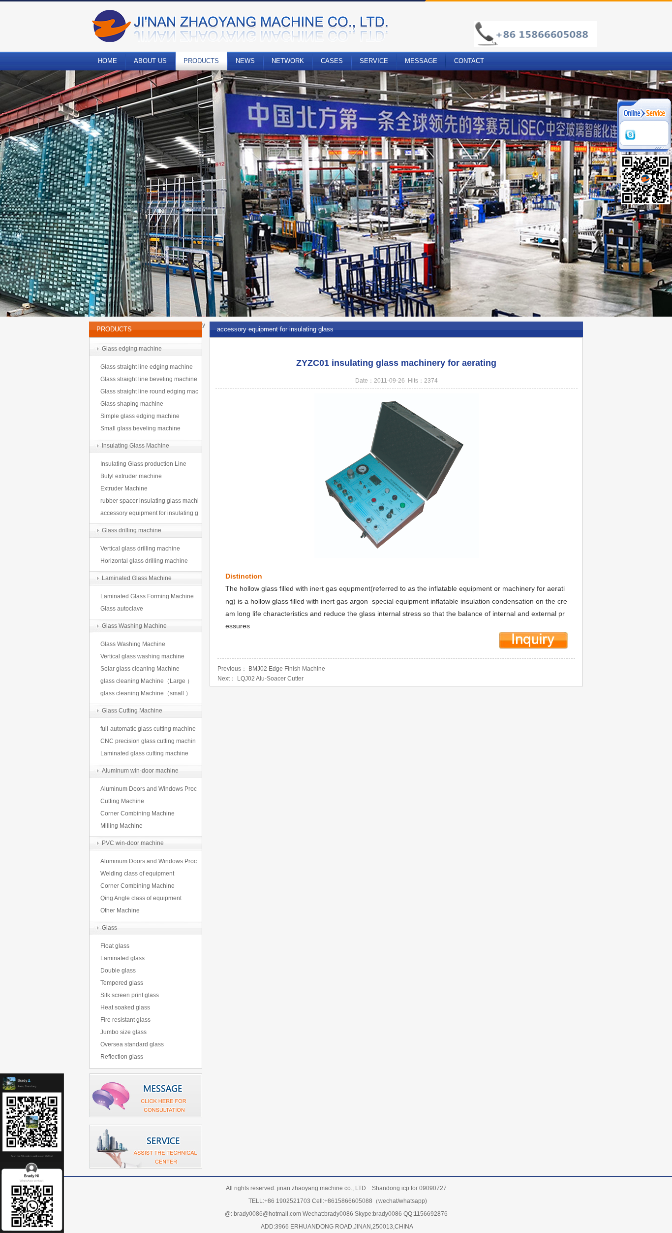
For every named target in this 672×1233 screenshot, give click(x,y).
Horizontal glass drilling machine (144, 560)
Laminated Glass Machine (137, 578)
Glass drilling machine (131, 530)
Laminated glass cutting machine (144, 753)
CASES (332, 61)
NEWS (245, 61)
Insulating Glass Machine (135, 445)
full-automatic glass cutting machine (148, 728)
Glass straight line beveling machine (148, 379)
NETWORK (288, 61)
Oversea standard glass (132, 1044)
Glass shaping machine (131, 403)
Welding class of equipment (137, 873)
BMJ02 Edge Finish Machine (286, 668)
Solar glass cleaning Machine (140, 668)
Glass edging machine (132, 348)
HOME (107, 61)
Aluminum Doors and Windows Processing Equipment (148, 790)
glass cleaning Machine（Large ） (146, 681)
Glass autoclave (121, 608)
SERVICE (374, 61)
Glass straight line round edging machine (149, 393)
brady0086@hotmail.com (267, 1213)
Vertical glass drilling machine (140, 548)
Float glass (114, 945)
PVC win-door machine (133, 843)
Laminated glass (122, 958)
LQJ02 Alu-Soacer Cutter (270, 678)
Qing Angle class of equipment (141, 898)
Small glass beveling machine (140, 428)
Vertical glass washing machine (142, 656)
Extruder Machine (124, 488)
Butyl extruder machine (131, 476)
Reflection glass (121, 1056)
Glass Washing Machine (134, 625)
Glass (109, 927)
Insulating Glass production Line (143, 463)
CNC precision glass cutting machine (148, 742)
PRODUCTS (201, 61)
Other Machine (120, 910)
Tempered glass (121, 982)
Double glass (118, 970)
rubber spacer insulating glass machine (149, 502)
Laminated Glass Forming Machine (147, 596)
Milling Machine (121, 825)
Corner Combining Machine (137, 813)
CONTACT (469, 61)
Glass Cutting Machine (132, 710)
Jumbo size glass (123, 1032)
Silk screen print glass (129, 995)
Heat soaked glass (125, 1007)
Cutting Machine (122, 801)
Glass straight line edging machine (146, 366)
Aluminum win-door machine (140, 770)
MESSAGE (421, 61)
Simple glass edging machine (140, 416)
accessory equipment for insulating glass (149, 514)
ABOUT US (150, 61)
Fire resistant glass (125, 1019)
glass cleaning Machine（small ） (145, 693)
